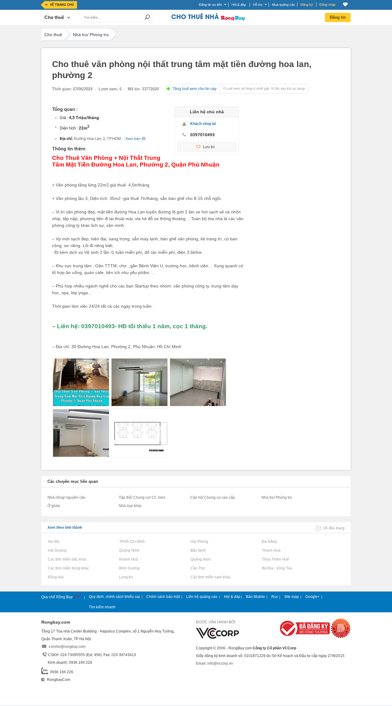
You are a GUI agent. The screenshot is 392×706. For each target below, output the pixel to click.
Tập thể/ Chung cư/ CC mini (142, 497)
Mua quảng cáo (283, 4)
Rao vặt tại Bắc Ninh (198, 550)
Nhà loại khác (130, 506)
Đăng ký (306, 4)
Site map (291, 597)
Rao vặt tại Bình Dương (129, 568)
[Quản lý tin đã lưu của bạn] (345, 4)
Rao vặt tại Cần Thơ (197, 568)
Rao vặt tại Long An (126, 577)
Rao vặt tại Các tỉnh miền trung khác (68, 568)
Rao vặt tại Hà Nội (53, 541)
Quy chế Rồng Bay (57, 597)
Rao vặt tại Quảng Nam (200, 559)
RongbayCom (58, 680)
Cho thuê (53, 34)
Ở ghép (53, 506)
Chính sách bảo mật (163, 597)
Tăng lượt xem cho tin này (238, 88)
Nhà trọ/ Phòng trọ (91, 34)
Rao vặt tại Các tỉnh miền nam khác (210, 577)
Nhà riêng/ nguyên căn (66, 497)
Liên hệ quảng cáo (201, 597)
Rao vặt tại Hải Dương (56, 550)
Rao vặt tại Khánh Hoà (128, 559)
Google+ (312, 597)
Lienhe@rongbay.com (67, 646)
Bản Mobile (255, 597)
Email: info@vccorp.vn (214, 663)
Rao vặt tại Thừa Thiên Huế (275, 559)
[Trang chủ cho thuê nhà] (208, 19)
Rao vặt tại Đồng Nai (55, 577)
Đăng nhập (327, 4)
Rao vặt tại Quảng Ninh (129, 550)
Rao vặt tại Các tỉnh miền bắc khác (67, 559)
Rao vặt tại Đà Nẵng (269, 541)
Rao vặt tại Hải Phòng (199, 541)
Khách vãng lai (203, 124)
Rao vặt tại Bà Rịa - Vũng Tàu (277, 568)
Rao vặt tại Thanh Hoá (271, 550)
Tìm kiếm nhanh (102, 607)
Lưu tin (209, 147)
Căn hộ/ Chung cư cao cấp (212, 497)
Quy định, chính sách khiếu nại (114, 597)
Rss (274, 597)
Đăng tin (338, 17)
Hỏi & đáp (232, 597)
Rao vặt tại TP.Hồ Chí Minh (132, 541)
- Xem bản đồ (135, 139)
